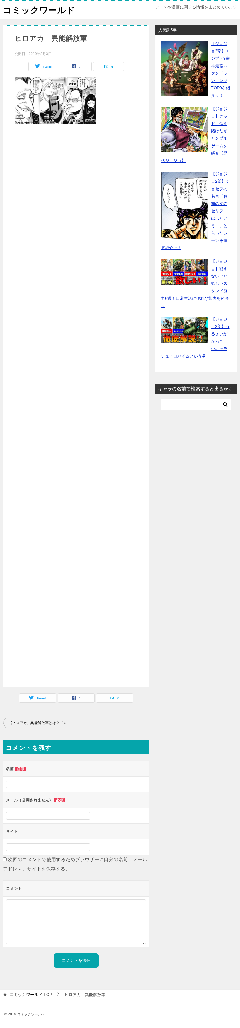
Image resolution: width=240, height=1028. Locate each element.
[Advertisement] (76, 407)
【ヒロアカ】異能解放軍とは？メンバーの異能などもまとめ (42, 723)
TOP (31, 994)
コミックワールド (39, 10)
